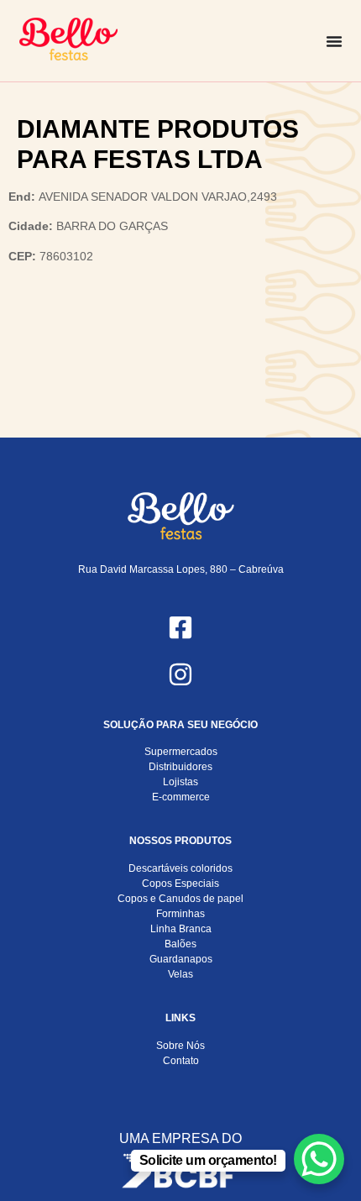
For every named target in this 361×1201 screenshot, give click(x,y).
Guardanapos (180, 959)
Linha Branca (181, 929)
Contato (181, 1061)
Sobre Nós (180, 1046)
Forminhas (180, 914)
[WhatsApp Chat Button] (319, 1159)
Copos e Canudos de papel (180, 899)
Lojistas (180, 782)
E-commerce (181, 797)
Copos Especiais (180, 883)
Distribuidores (180, 767)
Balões (180, 944)
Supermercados (180, 752)
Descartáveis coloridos (180, 868)
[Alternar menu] (334, 41)
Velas (180, 974)
